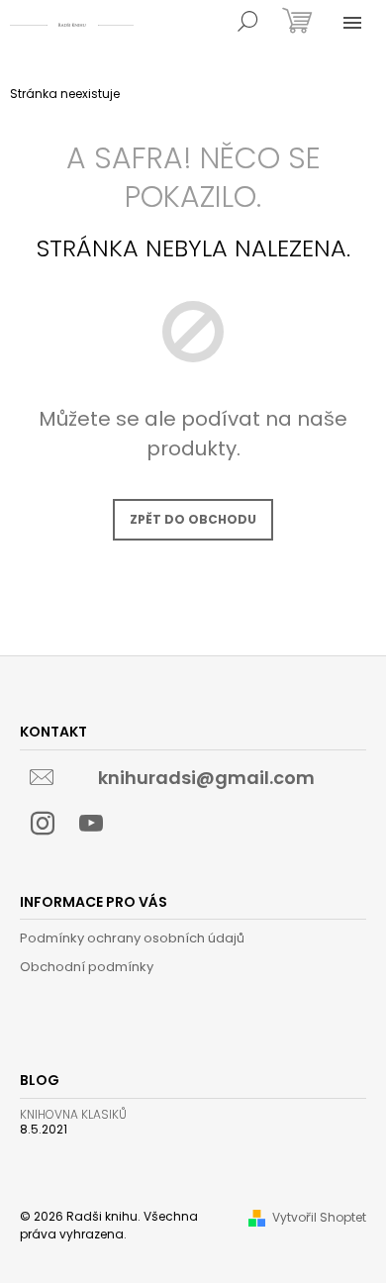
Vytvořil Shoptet (319, 1217)
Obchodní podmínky (86, 966)
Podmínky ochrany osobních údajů (132, 938)
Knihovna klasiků (73, 1114)
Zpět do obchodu (193, 519)
